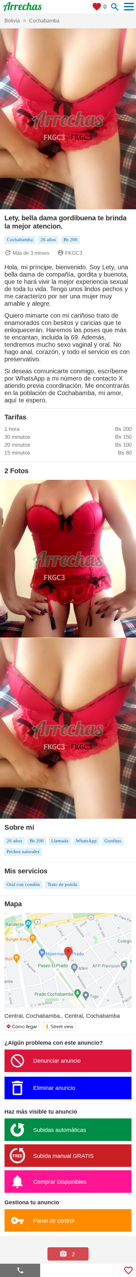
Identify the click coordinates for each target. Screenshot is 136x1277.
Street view (59, 1026)
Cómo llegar (21, 1026)
